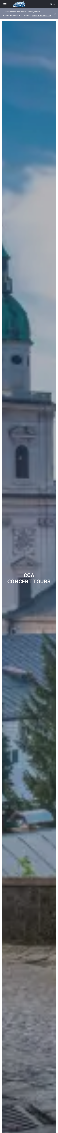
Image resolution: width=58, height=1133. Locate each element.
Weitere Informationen (41, 15)
